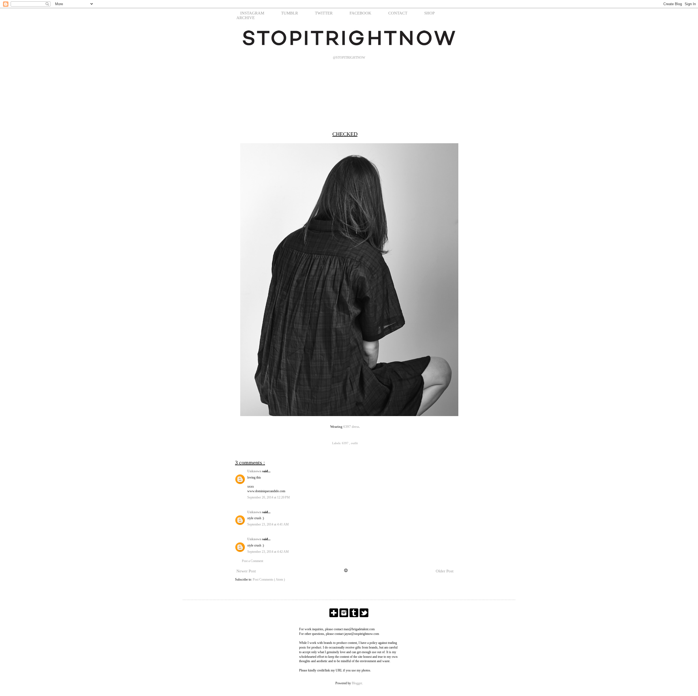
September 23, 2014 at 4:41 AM (268, 524)
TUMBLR (289, 13)
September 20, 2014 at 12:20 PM (268, 497)
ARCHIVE (245, 18)
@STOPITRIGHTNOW (349, 57)
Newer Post (246, 571)
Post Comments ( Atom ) (269, 579)
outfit (354, 443)
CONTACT (397, 13)
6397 (345, 443)
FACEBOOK (360, 13)
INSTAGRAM (252, 13)
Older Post (444, 571)
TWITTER (324, 13)
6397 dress (351, 427)
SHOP (429, 13)
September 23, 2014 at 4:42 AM (268, 552)
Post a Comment (252, 561)
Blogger (357, 683)
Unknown (254, 471)
